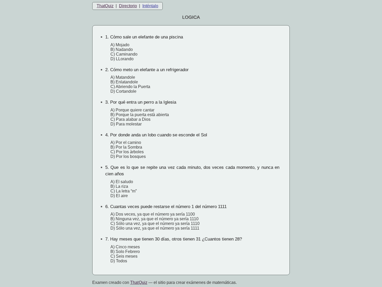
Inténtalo (150, 6)
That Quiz (138, 282)
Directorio (128, 6)
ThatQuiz (105, 6)
